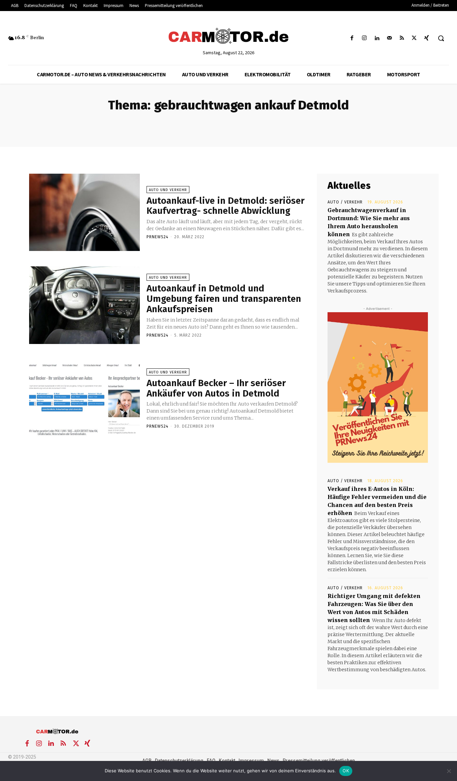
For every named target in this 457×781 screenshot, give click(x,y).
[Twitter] (414, 38)
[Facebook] (352, 38)
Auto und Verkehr (168, 190)
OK (346, 770)
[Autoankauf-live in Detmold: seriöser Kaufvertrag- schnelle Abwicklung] (84, 212)
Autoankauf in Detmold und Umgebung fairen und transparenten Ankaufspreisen (224, 299)
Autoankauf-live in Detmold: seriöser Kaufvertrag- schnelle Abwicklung (225, 205)
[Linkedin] (376, 38)
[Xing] (426, 38)
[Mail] (389, 38)
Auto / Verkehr (345, 202)
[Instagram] (364, 38)
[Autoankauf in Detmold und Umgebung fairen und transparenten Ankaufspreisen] (84, 305)
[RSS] (401, 38)
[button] (441, 38)
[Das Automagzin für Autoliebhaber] (228, 36)
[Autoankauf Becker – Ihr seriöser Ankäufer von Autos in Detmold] (84, 398)
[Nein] (448, 771)
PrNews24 (157, 237)
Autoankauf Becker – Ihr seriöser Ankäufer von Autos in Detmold (216, 388)
